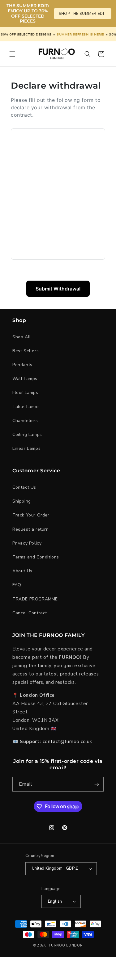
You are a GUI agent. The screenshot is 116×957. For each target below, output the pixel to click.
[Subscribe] (96, 784)
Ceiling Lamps (27, 434)
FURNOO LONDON (66, 945)
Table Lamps (26, 407)
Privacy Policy (26, 543)
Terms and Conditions (35, 557)
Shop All (21, 337)
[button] (12, 54)
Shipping (21, 501)
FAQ (16, 585)
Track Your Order (30, 515)
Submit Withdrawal (58, 289)
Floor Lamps (25, 392)
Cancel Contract (29, 613)
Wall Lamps (24, 379)
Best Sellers (25, 351)
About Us (22, 571)
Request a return (30, 529)
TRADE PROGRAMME (35, 599)
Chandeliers (25, 421)
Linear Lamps (26, 448)
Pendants (22, 365)
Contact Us (24, 487)
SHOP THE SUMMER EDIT (82, 13)
